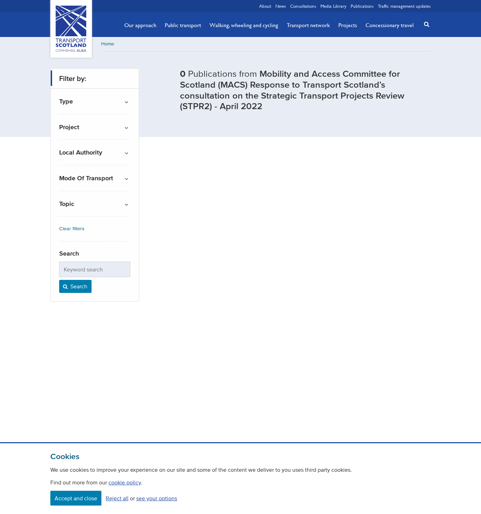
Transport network (308, 25)
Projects (347, 25)
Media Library (333, 6)
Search (78, 286)
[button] (425, 24)
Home (107, 43)
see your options (156, 498)
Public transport (183, 25)
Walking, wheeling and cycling (244, 25)
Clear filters (72, 228)
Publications (362, 6)
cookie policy (124, 482)
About (265, 6)
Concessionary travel (390, 25)
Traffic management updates (404, 6)
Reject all (117, 498)
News (280, 6)
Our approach (140, 25)
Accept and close (76, 498)
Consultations (303, 6)
